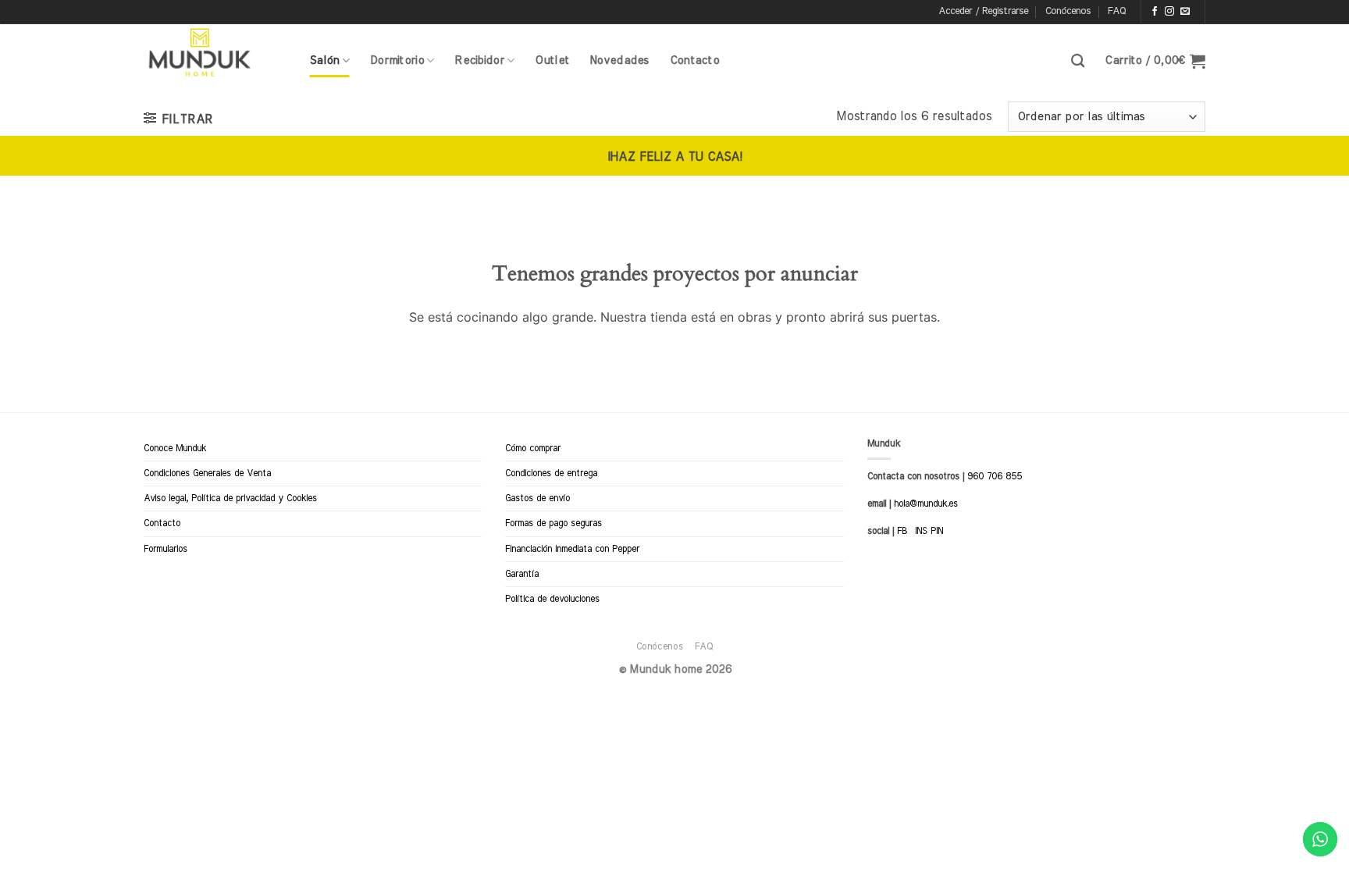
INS (921, 531)
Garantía (522, 573)
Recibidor (479, 60)
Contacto (694, 60)
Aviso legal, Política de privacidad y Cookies (230, 498)
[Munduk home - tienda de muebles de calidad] (215, 53)
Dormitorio (397, 60)
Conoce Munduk (175, 448)
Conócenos (1068, 11)
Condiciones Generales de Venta (207, 473)
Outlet (552, 60)
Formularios (165, 548)
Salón (324, 60)
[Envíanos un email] (1185, 11)
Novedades (619, 60)
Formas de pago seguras (553, 523)
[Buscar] (1077, 61)
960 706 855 (994, 476)
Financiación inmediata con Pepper (572, 548)
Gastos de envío (537, 498)
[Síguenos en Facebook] (1154, 11)
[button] (983, 11)
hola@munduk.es (924, 503)
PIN (937, 531)
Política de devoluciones (552, 598)
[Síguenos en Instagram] (1169, 11)
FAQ (1117, 11)
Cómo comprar (533, 448)
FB (902, 531)
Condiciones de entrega (551, 473)
